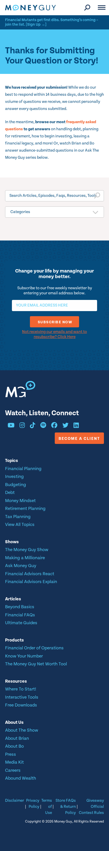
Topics (11, 460)
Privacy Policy (32, 803)
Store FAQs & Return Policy (66, 806)
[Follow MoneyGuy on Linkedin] (76, 426)
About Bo (14, 746)
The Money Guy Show (26, 549)
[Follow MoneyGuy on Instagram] (22, 426)
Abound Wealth (20, 778)
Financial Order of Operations (34, 648)
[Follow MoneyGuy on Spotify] (43, 426)
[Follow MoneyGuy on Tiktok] (32, 426)
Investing (14, 476)
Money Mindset (20, 500)
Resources (16, 681)
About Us (14, 722)
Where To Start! (20, 689)
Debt (10, 492)
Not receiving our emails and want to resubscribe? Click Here (54, 334)
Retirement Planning (25, 508)
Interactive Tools (21, 697)
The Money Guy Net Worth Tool (36, 664)
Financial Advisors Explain (31, 581)
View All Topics (19, 524)
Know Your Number (24, 656)
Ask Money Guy (20, 565)
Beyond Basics (19, 606)
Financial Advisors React (29, 573)
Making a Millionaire (25, 557)
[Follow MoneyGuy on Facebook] (54, 426)
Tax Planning (18, 516)
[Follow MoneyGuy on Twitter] (65, 426)
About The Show (21, 730)
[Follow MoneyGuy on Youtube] (11, 426)
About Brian (17, 738)
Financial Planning (23, 468)
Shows (12, 541)
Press (10, 754)
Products (14, 640)
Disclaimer (14, 800)
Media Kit (14, 762)
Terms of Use (46, 806)
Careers (13, 770)
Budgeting (15, 484)
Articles (13, 599)
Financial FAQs (20, 615)
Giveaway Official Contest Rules (91, 806)
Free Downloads (21, 705)
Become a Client (79, 438)
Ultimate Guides (21, 622)
